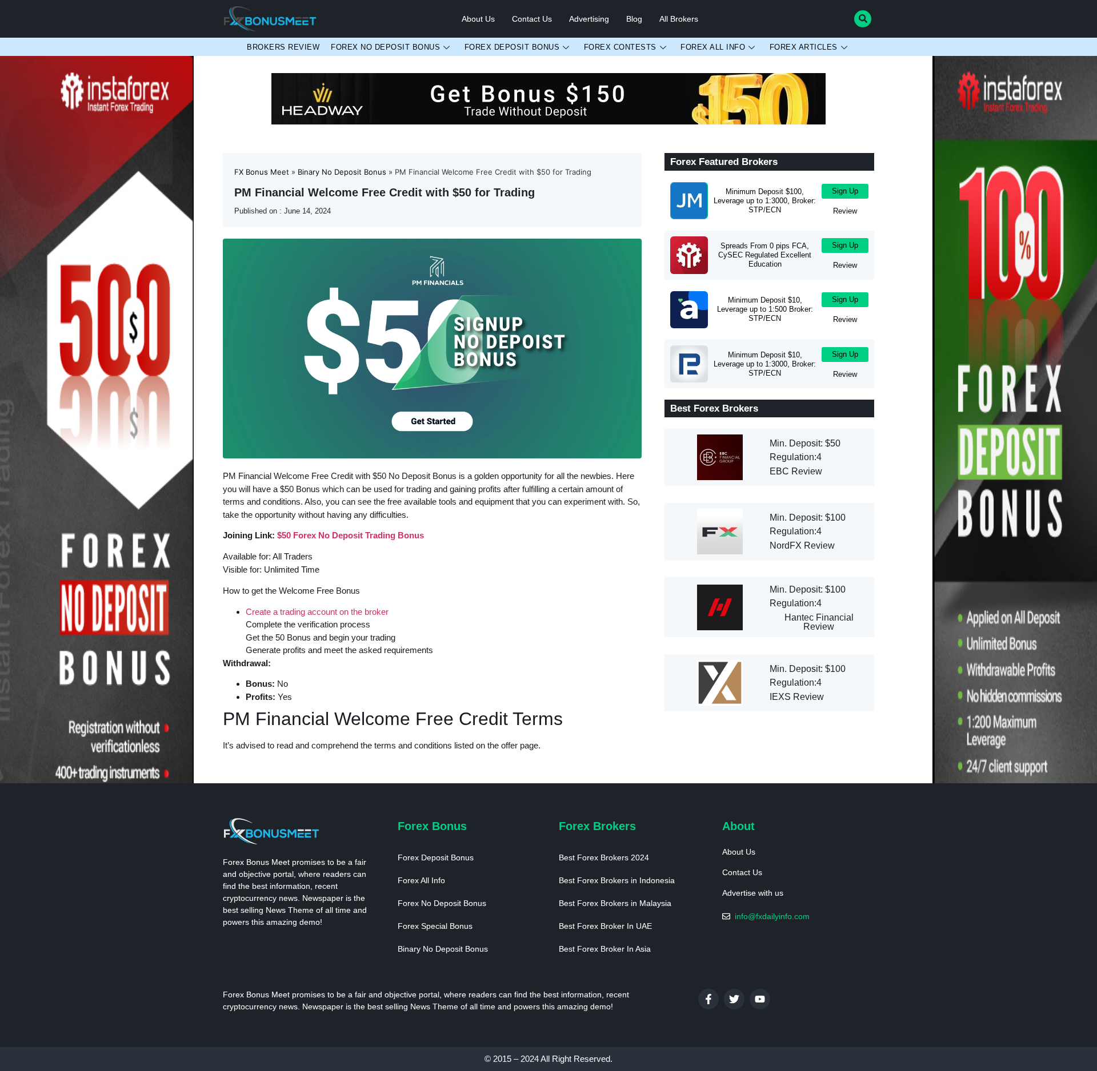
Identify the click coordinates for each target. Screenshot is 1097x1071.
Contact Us (532, 18)
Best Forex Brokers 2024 (604, 857)
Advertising (589, 18)
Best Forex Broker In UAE (605, 926)
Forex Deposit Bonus (512, 47)
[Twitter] (734, 999)
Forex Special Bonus (435, 926)
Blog (634, 18)
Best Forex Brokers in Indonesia (617, 880)
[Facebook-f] (708, 999)
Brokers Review (283, 47)
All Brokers (678, 18)
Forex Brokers (597, 826)
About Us (478, 18)
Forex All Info (712, 47)
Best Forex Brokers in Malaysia (615, 903)
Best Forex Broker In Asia (605, 948)
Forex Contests (620, 47)
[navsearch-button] (862, 18)
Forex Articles (804, 47)
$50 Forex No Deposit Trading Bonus (350, 535)
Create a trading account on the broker (317, 612)
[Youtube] (760, 999)
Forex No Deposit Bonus (385, 47)
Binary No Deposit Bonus (443, 948)
